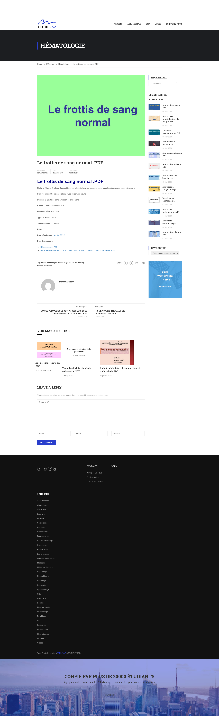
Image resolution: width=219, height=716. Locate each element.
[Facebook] (126, 263)
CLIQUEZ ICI (59, 235)
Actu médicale (134, 24)
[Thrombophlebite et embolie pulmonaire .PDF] (79, 352)
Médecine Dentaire (45, 567)
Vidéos (158, 24)
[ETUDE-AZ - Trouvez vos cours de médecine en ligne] (47, 24)
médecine (48, 266)
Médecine (118, 24)
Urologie (40, 638)
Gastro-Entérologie (45, 541)
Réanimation (42, 629)
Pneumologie (42, 612)
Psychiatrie (41, 616)
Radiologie (41, 625)
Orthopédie (41, 598)
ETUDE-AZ (61, 653)
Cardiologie (42, 523)
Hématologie (63, 64)
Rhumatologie (43, 634)
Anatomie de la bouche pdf (169, 176)
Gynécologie (42, 545)
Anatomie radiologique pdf (170, 210)
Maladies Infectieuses (46, 558)
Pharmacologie (43, 607)
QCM (148, 24)
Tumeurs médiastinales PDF (171, 131)
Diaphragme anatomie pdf (168, 199)
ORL (39, 594)
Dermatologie (42, 532)
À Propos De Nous (94, 473)
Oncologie (41, 585)
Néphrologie (42, 572)
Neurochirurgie (43, 576)
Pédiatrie (40, 603)
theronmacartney (66, 282)
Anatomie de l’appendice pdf (169, 188)
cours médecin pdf (49, 262)
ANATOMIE (41, 509)
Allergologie (42, 505)
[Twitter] (131, 263)
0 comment (73, 173)
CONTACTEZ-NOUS (174, 24)
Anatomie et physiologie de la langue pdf (170, 119)
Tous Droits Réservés (46, 653)
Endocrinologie (43, 536)
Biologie (40, 518)
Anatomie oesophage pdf (169, 222)
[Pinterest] (137, 263)
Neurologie (41, 581)
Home (39, 64)
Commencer (109, 695)
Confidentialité (93, 477)
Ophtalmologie (43, 589)
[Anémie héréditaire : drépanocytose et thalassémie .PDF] (117, 352)
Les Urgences (43, 554)
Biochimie (41, 514)
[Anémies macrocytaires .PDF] (48, 350)
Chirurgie (41, 527)
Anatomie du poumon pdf (168, 143)
